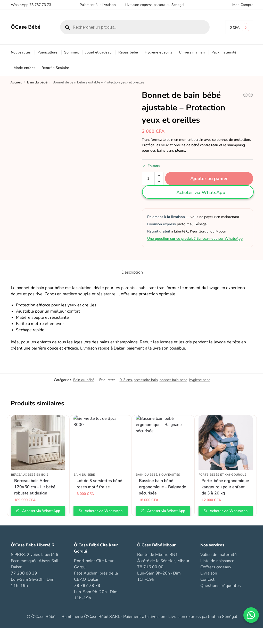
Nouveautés (169, 475)
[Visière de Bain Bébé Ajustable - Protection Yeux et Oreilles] (245, 94)
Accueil (16, 82)
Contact (207, 579)
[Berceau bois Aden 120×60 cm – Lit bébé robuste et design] (38, 442)
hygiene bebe (199, 379)
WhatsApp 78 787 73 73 (31, 4)
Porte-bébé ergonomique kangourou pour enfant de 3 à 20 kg (225, 487)
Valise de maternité (218, 554)
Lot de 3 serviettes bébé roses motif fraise (99, 484)
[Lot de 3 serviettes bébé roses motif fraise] (100, 442)
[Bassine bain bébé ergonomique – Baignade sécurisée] (163, 442)
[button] (239, 27)
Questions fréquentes (220, 585)
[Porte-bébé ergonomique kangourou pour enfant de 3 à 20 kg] (226, 442)
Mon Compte (242, 4)
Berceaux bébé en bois (29, 475)
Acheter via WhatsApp (200, 192)
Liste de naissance (217, 561)
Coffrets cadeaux (215, 567)
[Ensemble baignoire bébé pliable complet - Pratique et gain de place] (250, 94)
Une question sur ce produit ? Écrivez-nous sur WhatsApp (195, 238)
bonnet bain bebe (173, 379)
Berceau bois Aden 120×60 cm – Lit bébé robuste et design (34, 487)
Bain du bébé (37, 82)
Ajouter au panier (209, 178)
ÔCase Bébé (25, 27)
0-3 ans (126, 379)
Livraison (208, 573)
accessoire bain (146, 379)
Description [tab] (132, 272)
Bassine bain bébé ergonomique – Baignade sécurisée (162, 487)
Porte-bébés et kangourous (223, 475)
